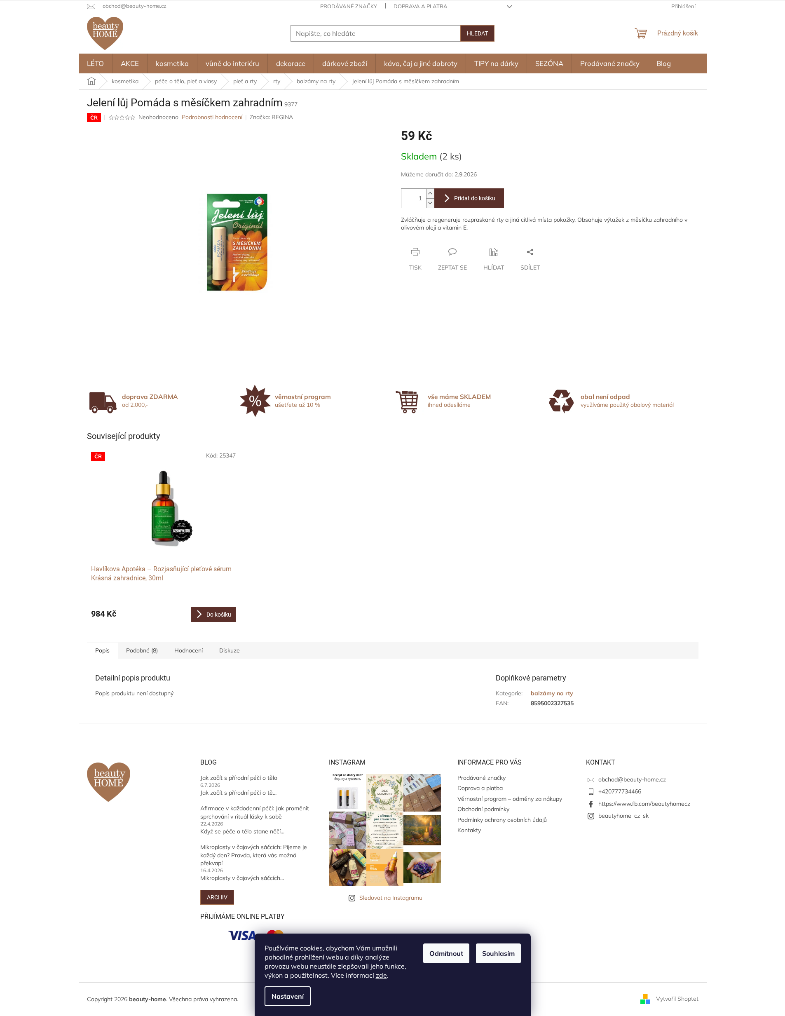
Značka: (271, 117)
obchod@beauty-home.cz (632, 779)
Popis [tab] (102, 650)
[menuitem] (95, 63)
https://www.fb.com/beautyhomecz (644, 803)
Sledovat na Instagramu (390, 897)
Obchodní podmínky (483, 809)
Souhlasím (498, 953)
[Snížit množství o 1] (430, 203)
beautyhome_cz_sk (623, 815)
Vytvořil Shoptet (677, 998)
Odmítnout (446, 953)
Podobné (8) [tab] (142, 650)
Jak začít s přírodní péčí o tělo (238, 777)
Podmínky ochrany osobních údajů (502, 820)
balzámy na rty (552, 693)
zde (381, 975)
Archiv (217, 897)
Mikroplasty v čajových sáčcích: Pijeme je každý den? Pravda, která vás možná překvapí (253, 855)
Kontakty (469, 830)
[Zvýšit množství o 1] (430, 193)
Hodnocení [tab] (188, 650)
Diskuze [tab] (229, 650)
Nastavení (288, 996)
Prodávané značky (348, 6)
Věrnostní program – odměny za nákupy (509, 798)
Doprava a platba (421, 6)
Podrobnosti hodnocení (212, 117)
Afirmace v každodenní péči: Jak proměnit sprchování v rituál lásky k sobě (254, 812)
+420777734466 (619, 791)
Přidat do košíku (474, 198)
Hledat (477, 33)
